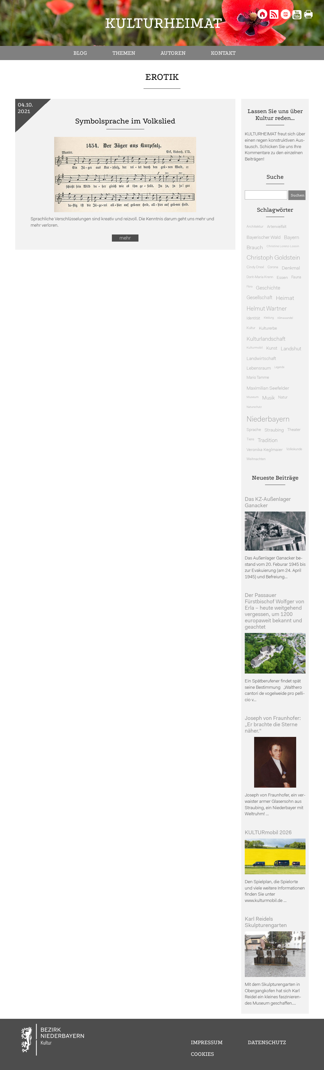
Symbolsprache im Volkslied (125, 121)
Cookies (202, 1054)
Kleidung (269, 318)
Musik (268, 398)
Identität (253, 318)
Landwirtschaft (261, 358)
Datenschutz (267, 1042)
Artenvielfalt (277, 227)
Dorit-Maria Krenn (260, 277)
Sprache (254, 430)
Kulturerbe (268, 329)
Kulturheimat (163, 23)
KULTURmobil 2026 (268, 833)
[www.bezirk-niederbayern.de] (53, 1040)
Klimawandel (285, 318)
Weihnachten (256, 459)
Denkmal (291, 268)
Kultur (251, 328)
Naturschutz (254, 407)
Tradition (268, 440)
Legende (279, 367)
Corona (273, 267)
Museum (253, 397)
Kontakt (223, 53)
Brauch (255, 247)
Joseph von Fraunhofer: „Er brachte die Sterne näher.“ (273, 725)
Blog (80, 53)
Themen (123, 53)
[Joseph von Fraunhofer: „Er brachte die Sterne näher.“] (275, 786)
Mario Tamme (258, 378)
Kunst (271, 348)
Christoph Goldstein (273, 258)
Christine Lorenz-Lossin (283, 246)
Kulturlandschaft (266, 339)
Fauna (296, 277)
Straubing (274, 430)
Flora (249, 286)
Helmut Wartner (267, 309)
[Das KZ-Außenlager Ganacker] (275, 549)
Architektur (255, 226)
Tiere (250, 439)
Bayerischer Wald (263, 237)
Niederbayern (268, 419)
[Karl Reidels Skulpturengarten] (275, 976)
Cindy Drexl (255, 267)
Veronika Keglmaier (265, 450)
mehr (125, 238)
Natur (283, 398)
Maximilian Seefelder (268, 388)
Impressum (206, 1042)
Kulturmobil (255, 347)
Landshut (291, 349)
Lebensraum (259, 368)
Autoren (173, 53)
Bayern (291, 237)
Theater (293, 430)
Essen (282, 278)
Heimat (285, 298)
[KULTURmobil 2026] (275, 873)
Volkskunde (294, 449)
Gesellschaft (259, 298)
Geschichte (268, 288)
